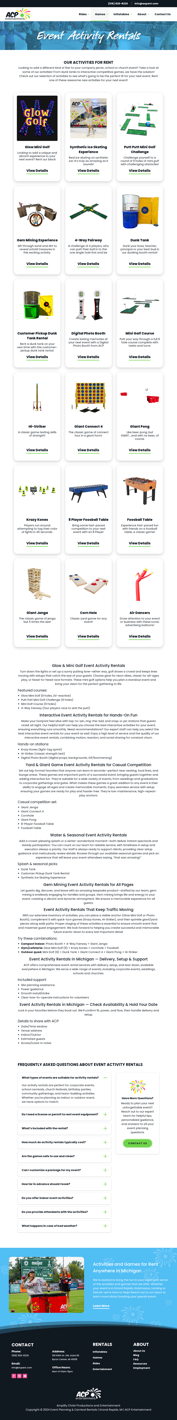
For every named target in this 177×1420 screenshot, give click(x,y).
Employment (141, 1368)
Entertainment (102, 1369)
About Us (139, 1351)
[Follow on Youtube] (25, 1376)
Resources (140, 1363)
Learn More (101, 1306)
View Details (37, 170)
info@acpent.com (146, 3)
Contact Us (163, 14)
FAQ (136, 1359)
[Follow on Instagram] (19, 1376)
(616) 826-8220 (118, 3)
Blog (136, 1355)
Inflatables (121, 14)
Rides (83, 14)
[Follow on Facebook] (14, 1376)
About (141, 14)
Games (100, 14)
